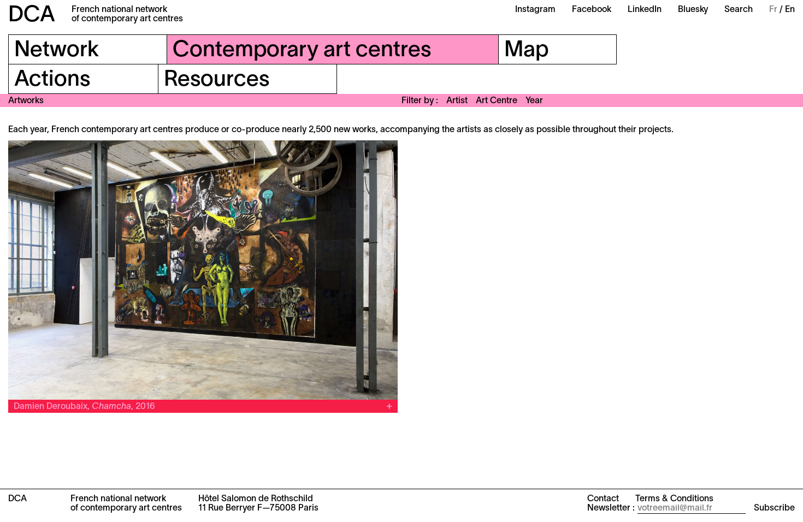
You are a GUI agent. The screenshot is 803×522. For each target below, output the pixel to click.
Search (738, 10)
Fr (773, 10)
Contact (603, 499)
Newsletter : (611, 508)
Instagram (535, 10)
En (790, 10)
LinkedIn (645, 10)
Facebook (591, 10)
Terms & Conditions (674, 499)
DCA (31, 15)
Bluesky (693, 10)
